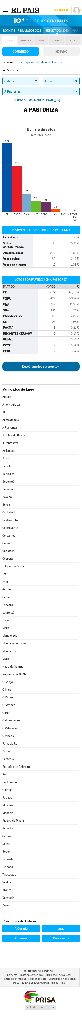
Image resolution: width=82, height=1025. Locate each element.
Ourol (5, 712)
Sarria (6, 843)
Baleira (6, 458)
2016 (41, 40)
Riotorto (7, 828)
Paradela (8, 759)
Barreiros (8, 474)
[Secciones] (5, 10)
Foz (4, 574)
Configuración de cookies (63, 978)
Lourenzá (8, 612)
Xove (5, 905)
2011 (72, 40)
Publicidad (51, 975)
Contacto (12, 975)
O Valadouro (10, 728)
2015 (56, 40)
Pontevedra (61, 938)
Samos (6, 836)
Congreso (21, 51)
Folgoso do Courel (13, 566)
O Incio (6, 689)
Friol (5, 581)
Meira (6, 628)
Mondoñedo (9, 635)
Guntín (6, 597)
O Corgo (7, 682)
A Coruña (21, 928)
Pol (4, 774)
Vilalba (6, 882)
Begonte (7, 489)
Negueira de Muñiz (14, 674)
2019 (10, 40)
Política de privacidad (14, 978)
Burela (6, 504)
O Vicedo (8, 736)
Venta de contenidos (31, 975)
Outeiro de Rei (11, 720)
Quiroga (7, 790)
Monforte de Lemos (14, 643)
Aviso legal (65, 975)
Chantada (8, 551)
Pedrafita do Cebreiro (16, 766)
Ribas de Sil (9, 813)
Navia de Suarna (12, 666)
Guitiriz (6, 589)
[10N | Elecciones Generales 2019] (41, 20)
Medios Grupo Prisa (40, 1007)
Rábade (7, 797)
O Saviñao (8, 705)
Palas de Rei (10, 743)
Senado (61, 51)
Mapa (76, 30)
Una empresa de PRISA (39, 996)
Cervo (6, 543)
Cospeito (7, 558)
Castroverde (10, 528)
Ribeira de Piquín (13, 820)
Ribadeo (7, 805)
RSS (63, 982)
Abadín (6, 396)
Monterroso (9, 651)
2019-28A (25, 40)
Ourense (21, 938)
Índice (54, 982)
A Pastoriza (9, 427)
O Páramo (8, 697)
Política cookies (37, 978)
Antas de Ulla (10, 420)
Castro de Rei (10, 520)
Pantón (6, 751)
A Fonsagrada (11, 404)
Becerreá (8, 481)
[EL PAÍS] (26, 10)
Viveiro (6, 890)
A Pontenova (10, 443)
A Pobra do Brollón (14, 435)
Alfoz (5, 412)
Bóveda (7, 497)
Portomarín (9, 782)
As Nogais (8, 450)
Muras (6, 659)
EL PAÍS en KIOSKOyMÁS (35, 982)
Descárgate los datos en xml (41, 366)
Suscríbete (61, 10)
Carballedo (9, 512)
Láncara (7, 605)
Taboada (7, 859)
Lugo (5, 620)
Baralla (6, 466)
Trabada (7, 867)
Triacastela (9, 874)
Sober (6, 851)
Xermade (8, 897)
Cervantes (8, 535)
